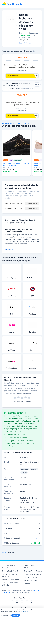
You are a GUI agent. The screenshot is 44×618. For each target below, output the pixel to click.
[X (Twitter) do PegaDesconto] (27, 602)
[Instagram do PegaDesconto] (22, 602)
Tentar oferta (32, 203)
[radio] (14, 397)
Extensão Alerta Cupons (33, 571)
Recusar (6, 615)
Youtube (24, 472)
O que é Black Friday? (10, 571)
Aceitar (15, 615)
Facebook (24, 469)
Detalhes (21, 70)
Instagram (34, 469)
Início (4, 552)
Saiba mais (24, 611)
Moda (38, 538)
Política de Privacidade (10, 580)
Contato (27, 584)
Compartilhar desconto (32, 574)
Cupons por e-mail (30, 577)
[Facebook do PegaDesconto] (17, 602)
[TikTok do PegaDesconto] (32, 602)
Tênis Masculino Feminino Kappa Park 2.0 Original (16, 164)
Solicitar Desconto (30, 580)
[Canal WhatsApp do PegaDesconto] (12, 602)
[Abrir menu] (40, 4)
